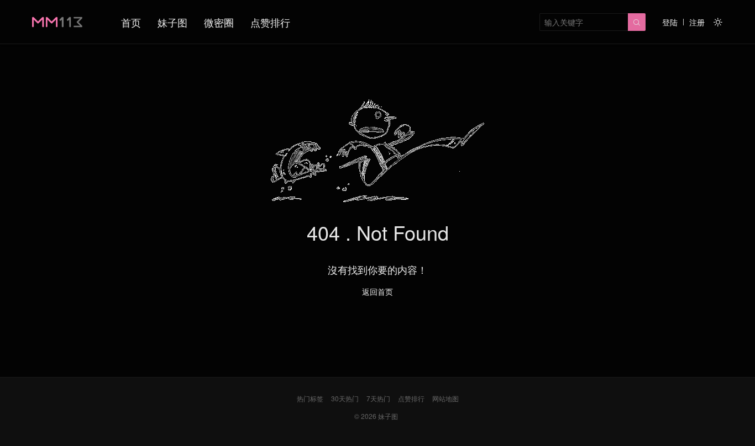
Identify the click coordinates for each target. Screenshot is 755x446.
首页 (131, 22)
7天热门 (378, 398)
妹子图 (172, 22)
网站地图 (445, 398)
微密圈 (219, 22)
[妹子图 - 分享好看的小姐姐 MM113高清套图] (57, 22)
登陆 (670, 22)
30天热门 (345, 398)
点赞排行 (270, 22)
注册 (697, 22)
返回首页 (377, 291)
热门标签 (310, 398)
